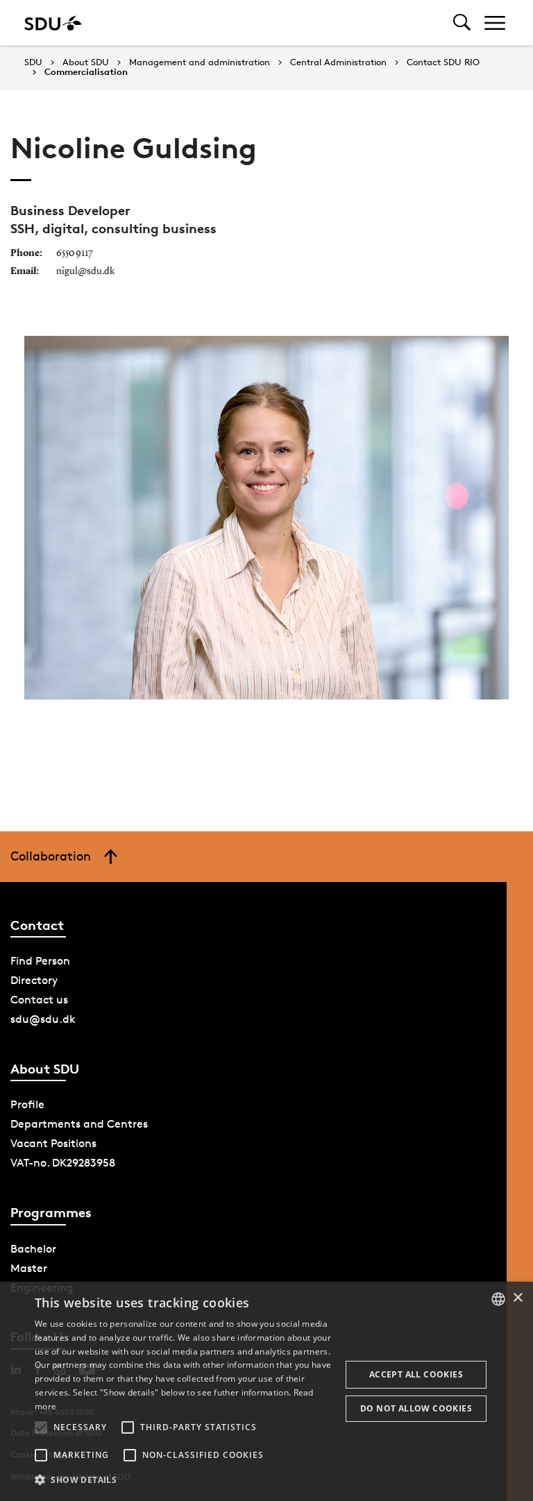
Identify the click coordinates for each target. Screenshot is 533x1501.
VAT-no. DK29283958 (62, 1162)
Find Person (40, 960)
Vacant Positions (53, 1143)
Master (28, 1268)
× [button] (517, 1298)
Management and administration (199, 62)
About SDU (85, 62)
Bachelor (33, 1248)
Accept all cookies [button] (416, 1374)
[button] (41, 1427)
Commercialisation (86, 72)
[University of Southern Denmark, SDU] (53, 22)
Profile (27, 1104)
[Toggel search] (462, 22)
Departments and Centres (79, 1123)
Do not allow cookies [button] (416, 1408)
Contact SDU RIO (443, 62)
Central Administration (338, 62)
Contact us (39, 999)
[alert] (266, 1391)
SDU (33, 62)
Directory (34, 980)
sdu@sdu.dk (43, 1019)
